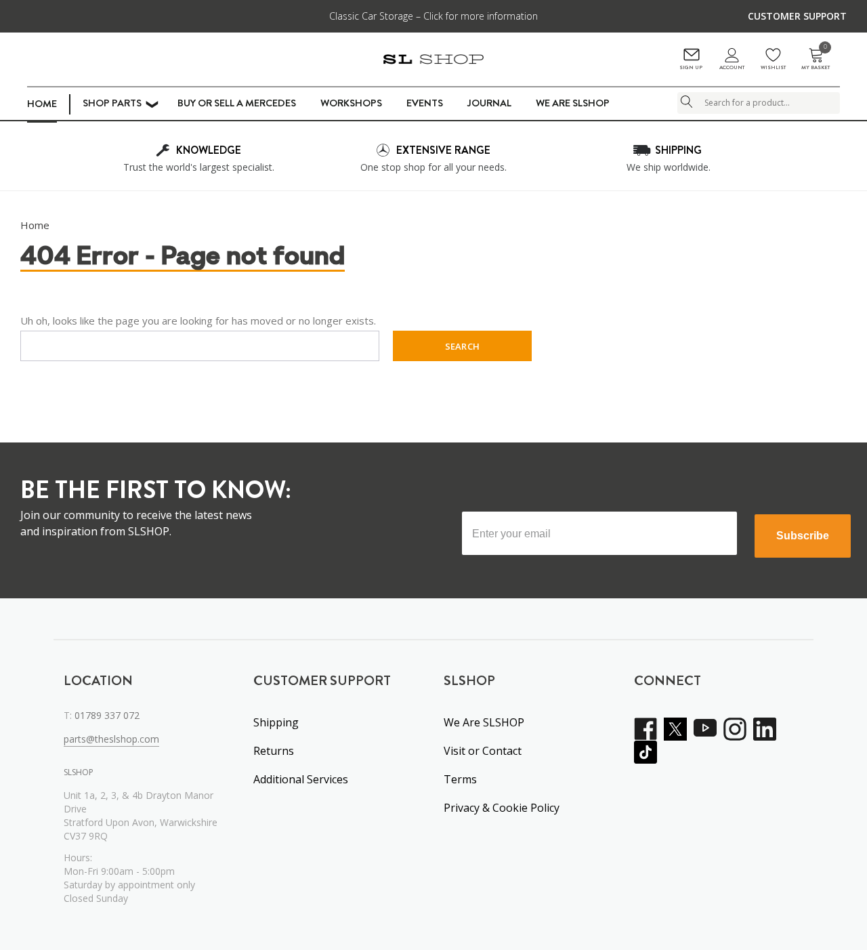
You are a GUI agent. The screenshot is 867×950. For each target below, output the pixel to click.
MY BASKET (815, 59)
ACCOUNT (731, 67)
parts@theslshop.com (111, 738)
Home (42, 103)
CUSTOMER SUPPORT (797, 15)
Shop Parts (112, 103)
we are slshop (573, 103)
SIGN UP (690, 67)
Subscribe (802, 535)
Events (424, 103)
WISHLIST (773, 67)
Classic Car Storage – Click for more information (433, 15)
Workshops (351, 103)
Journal (489, 103)
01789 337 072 (107, 715)
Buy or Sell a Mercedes (236, 103)
